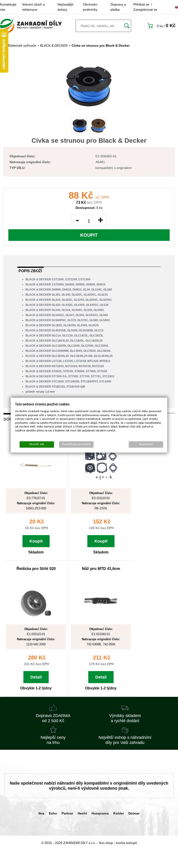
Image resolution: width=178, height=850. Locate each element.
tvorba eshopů (126, 843)
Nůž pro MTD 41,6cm (101, 568)
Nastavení (146, 444)
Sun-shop (106, 843)
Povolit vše (36, 444)
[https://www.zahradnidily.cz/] (31, 25)
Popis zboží (30, 271)
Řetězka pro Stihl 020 (36, 568)
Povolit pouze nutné (76, 444)
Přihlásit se (141, 4)
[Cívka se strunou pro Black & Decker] (88, 86)
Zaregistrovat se (145, 9)
